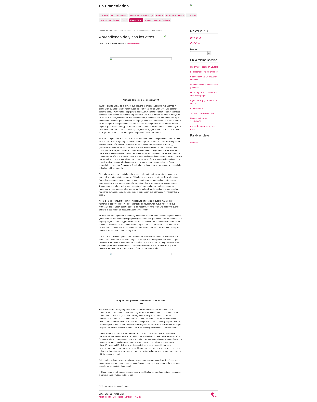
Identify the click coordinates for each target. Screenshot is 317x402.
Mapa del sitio (105, 397)
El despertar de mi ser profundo (204, 72)
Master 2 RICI (136, 20)
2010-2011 (195, 43)
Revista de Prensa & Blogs (141, 15)
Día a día (104, 15)
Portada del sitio (105, 31)
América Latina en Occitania (157, 20)
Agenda (159, 15)
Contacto (128, 397)
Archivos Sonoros (119, 15)
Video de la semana (175, 15)
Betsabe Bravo (134, 43)
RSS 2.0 (137, 397)
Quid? (124, 20)
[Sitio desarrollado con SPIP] (214, 395)
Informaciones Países (109, 20)
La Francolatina (114, 6)
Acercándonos (196, 108)
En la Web (191, 15)
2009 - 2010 (131, 31)
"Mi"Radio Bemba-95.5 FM (202, 113)
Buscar (193, 49)
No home (194, 142)
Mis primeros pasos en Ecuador (204, 67)
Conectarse (118, 397)
